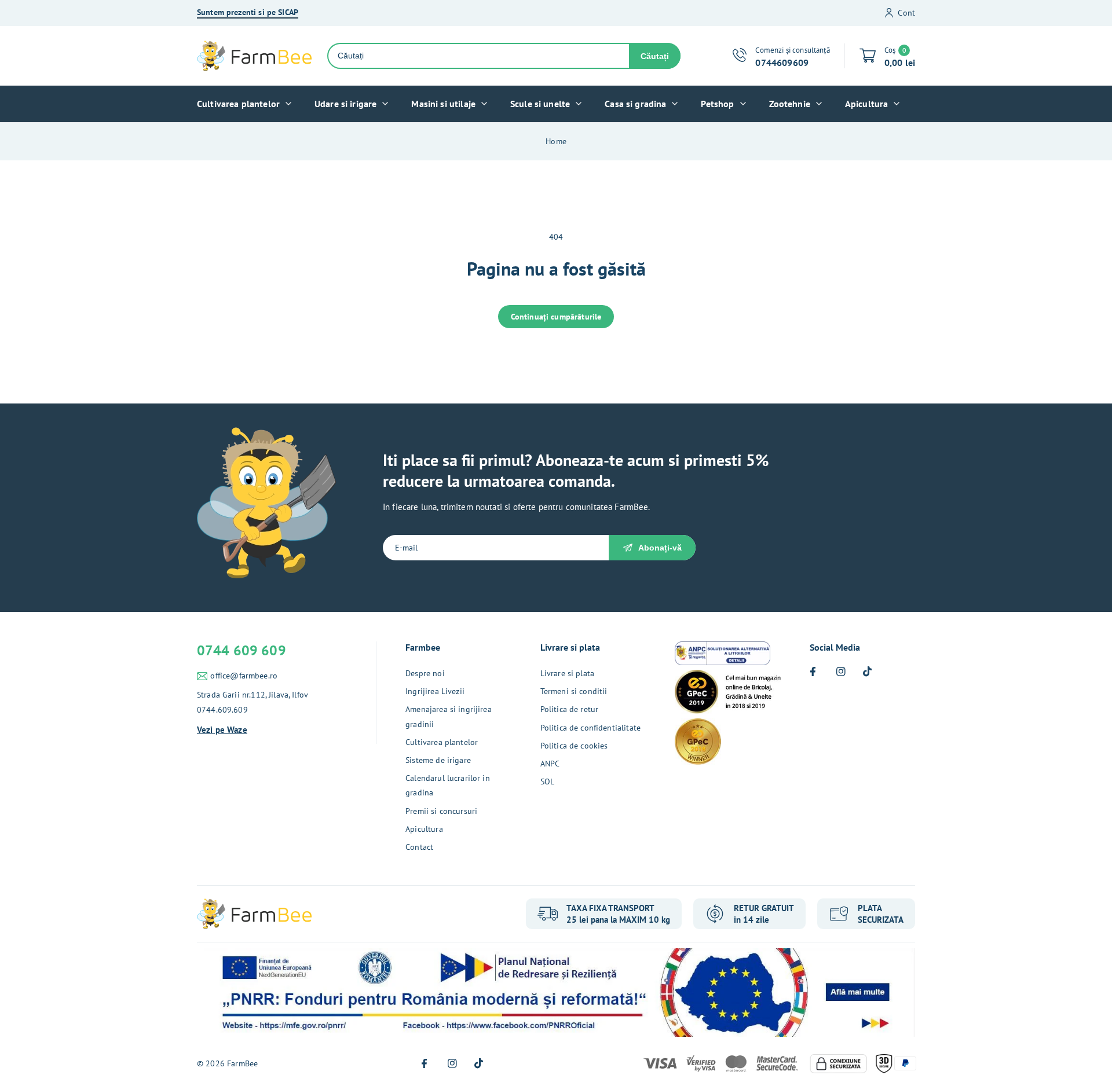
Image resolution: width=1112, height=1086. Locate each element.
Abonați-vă (660, 547)
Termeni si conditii (574, 691)
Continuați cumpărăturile (556, 316)
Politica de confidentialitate (590, 727)
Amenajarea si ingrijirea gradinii (448, 716)
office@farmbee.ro (243, 675)
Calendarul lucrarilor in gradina (447, 785)
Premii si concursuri (441, 811)
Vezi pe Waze (222, 729)
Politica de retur (569, 709)
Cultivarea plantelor (441, 742)
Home (556, 141)
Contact (419, 847)
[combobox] (478, 56)
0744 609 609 (241, 650)
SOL (547, 781)
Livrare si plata (567, 673)
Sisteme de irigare (438, 760)
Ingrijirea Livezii (434, 691)
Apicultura (424, 829)
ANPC (550, 763)
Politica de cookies (574, 745)
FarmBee (242, 1063)
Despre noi (425, 673)
